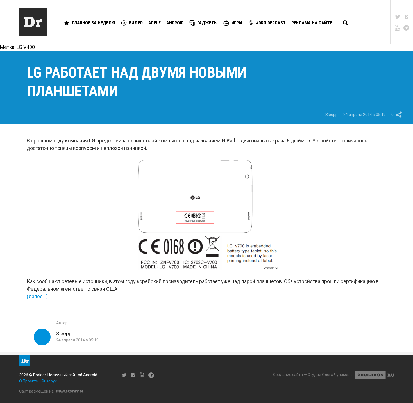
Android (174, 23)
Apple (154, 23)
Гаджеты (207, 23)
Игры (236, 23)
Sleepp (331, 114)
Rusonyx (49, 381)
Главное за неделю (93, 23)
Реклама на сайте (311, 23)
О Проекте (28, 381)
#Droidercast (271, 23)
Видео (136, 23)
